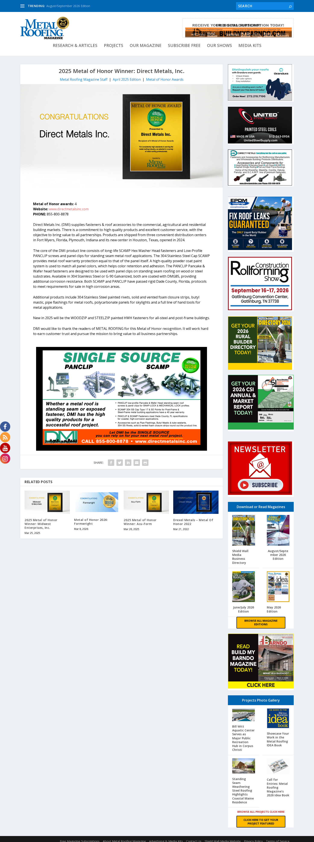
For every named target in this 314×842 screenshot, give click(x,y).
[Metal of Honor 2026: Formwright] (96, 502)
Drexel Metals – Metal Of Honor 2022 (193, 522)
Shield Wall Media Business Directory (240, 557)
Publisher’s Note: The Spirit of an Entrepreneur (78, 6)
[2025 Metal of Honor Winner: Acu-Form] (146, 502)
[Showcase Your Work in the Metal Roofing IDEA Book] (278, 718)
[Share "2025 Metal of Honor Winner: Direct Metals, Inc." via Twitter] (119, 462)
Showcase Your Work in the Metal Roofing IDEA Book (278, 739)
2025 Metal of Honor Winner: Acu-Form (140, 522)
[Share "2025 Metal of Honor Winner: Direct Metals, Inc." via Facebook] (111, 462)
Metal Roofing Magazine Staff (83, 79)
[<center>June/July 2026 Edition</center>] (243, 587)
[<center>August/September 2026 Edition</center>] (278, 531)
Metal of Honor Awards (164, 79)
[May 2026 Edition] (278, 587)
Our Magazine (145, 46)
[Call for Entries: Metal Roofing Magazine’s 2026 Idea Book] (278, 766)
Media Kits (249, 46)
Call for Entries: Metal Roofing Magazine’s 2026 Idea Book (278, 787)
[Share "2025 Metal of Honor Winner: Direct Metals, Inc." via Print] (145, 462)
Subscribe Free (184, 46)
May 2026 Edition (274, 609)
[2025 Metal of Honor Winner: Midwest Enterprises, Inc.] (47, 502)
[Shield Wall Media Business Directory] (243, 531)
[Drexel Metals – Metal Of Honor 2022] (196, 502)
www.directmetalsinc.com (69, 209)
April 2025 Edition (127, 79)
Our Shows (219, 46)
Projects (113, 46)
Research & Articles (75, 46)
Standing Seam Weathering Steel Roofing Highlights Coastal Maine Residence (243, 790)
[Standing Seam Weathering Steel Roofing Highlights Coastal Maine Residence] (243, 766)
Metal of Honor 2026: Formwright (91, 522)
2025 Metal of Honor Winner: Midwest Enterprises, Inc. (41, 524)
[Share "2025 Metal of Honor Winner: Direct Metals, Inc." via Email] (136, 462)
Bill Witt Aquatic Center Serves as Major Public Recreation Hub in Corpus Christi (243, 738)
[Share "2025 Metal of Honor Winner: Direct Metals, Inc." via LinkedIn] (128, 462)
